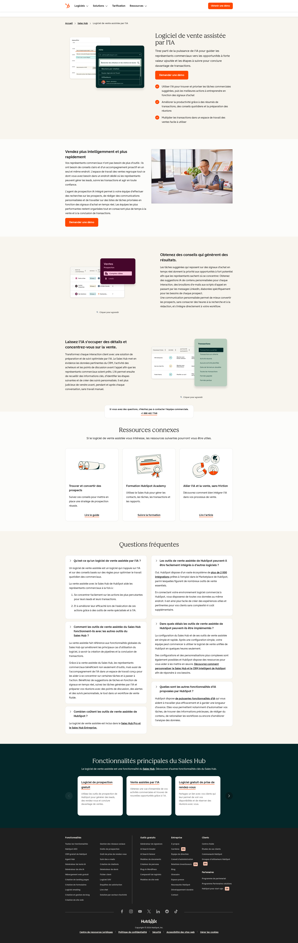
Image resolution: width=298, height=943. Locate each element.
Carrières (178, 849)
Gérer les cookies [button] (209, 932)
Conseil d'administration (182, 859)
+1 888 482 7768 (149, 413)
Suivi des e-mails (107, 859)
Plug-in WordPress (148, 869)
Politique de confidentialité (132, 932)
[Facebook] (122, 912)
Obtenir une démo (222, 6)
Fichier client (105, 874)
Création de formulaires (75, 885)
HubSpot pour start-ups (215, 889)
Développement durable (182, 890)
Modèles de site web (149, 880)
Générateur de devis (109, 869)
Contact (174, 895)
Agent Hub (70, 859)
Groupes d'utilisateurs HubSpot (216, 861)
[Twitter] (149, 912)
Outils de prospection (109, 849)
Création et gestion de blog (77, 895)
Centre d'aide (208, 844)
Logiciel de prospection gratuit (97, 785)
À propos (175, 844)
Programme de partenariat (214, 878)
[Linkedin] (158, 912)
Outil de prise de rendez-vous (113, 854)
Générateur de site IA (74, 869)
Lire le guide (92, 515)
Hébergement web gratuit (77, 874)
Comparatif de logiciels (150, 874)
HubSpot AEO (71, 849)
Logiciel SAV (105, 880)
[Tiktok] (176, 912)
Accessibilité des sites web (181, 932)
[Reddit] (167, 912)
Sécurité (156, 932)
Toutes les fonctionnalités (76, 844)
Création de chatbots (109, 864)
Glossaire (175, 874)
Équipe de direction (180, 854)
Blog (173, 869)
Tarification (118, 5)
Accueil (69, 23)
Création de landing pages (77, 880)
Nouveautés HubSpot (180, 885)
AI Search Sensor (147, 854)
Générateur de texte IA (75, 864)
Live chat (104, 890)
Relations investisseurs (184, 864)
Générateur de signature (151, 844)
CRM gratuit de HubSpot (76, 854)
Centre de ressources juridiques (96, 932)
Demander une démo (171, 75)
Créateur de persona (149, 864)
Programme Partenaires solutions (217, 884)
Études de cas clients (211, 849)
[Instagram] (131, 912)
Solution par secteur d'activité (113, 895)
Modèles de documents (150, 859)
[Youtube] (140, 912)
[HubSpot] (67, 6)
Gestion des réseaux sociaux (112, 844)
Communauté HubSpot (212, 854)
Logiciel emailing (72, 890)
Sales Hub (83, 23)
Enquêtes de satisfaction (111, 885)
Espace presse (177, 880)
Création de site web (74, 900)
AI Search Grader (148, 849)
